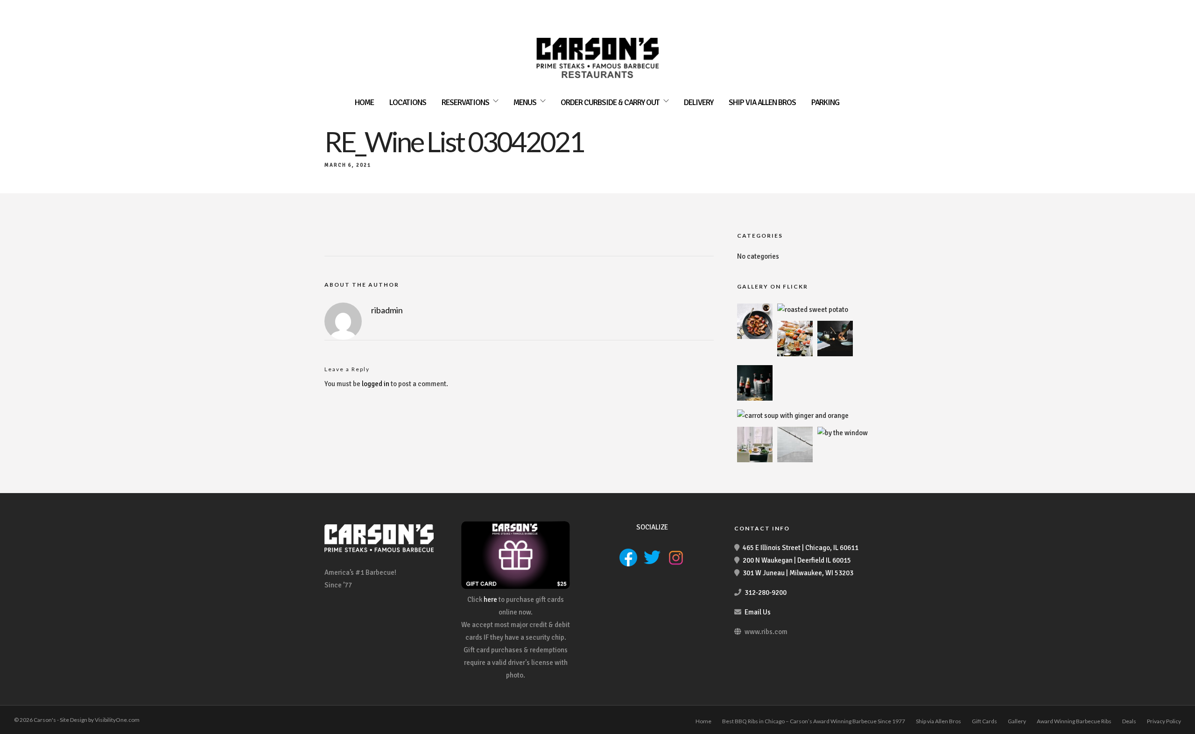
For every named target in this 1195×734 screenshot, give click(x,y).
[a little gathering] (755, 460)
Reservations (465, 102)
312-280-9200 (766, 592)
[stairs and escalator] (795, 460)
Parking (825, 102)
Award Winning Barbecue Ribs (1074, 721)
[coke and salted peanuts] (755, 398)
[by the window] (842, 433)
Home (364, 102)
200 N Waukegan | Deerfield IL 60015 (797, 560)
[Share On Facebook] (22, 714)
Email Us (758, 612)
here (490, 599)
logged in (375, 384)
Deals (1129, 721)
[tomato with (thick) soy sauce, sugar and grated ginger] (755, 336)
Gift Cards (984, 721)
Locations (407, 102)
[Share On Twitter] (37, 714)
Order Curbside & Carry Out (610, 102)
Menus (524, 102)
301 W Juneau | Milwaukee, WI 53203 (798, 573)
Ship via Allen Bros (762, 102)
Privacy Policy (1164, 721)
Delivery (698, 102)
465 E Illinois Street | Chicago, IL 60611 (800, 547)
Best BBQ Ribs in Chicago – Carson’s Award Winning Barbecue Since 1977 (813, 721)
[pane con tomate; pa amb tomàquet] (795, 354)
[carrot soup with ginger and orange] (793, 415)
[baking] (835, 354)
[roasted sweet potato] (812, 309)
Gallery (1017, 721)
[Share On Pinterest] (51, 714)
